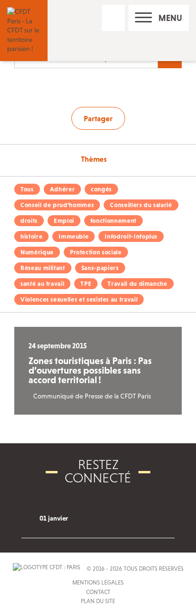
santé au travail (42, 283)
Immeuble (73, 236)
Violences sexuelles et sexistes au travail (78, 299)
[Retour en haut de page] (174, 594)
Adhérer (62, 189)
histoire (31, 236)
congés (101, 189)
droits (29, 220)
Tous (27, 189)
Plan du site (98, 601)
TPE (85, 283)
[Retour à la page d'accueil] (24, 29)
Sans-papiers (100, 267)
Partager (98, 118)
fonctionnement (113, 220)
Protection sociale (96, 252)
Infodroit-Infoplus (131, 236)
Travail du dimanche (137, 283)
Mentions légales (98, 582)
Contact (98, 592)
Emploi (64, 220)
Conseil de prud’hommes (57, 205)
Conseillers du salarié (141, 205)
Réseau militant (42, 267)
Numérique (37, 252)
